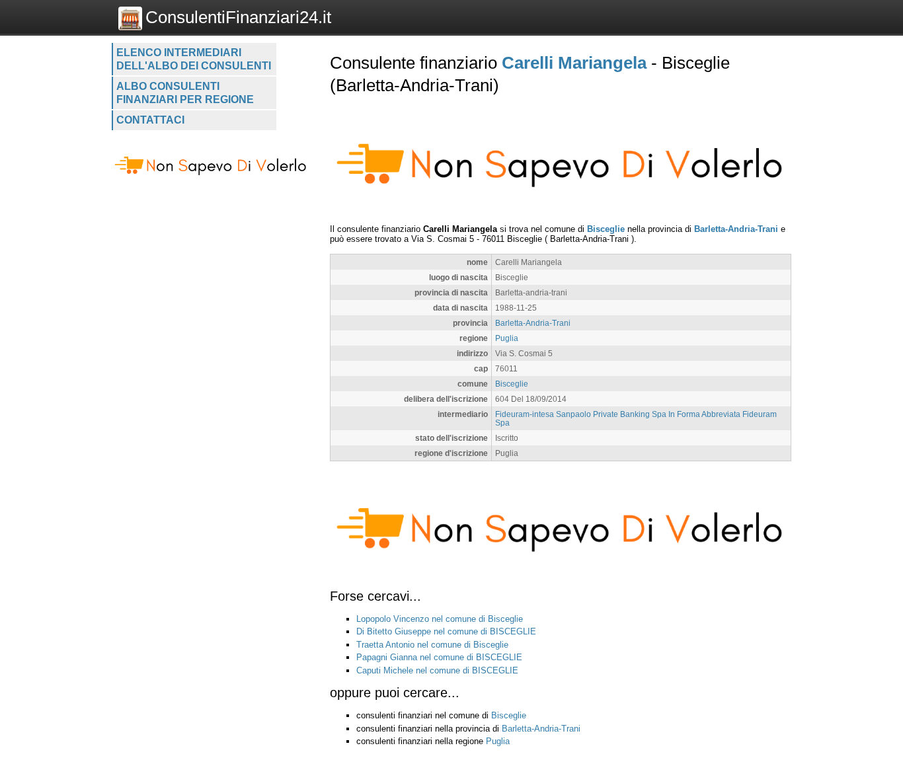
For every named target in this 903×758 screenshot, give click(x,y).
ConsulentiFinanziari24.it (238, 17)
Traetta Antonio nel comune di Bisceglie (432, 645)
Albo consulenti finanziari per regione (185, 93)
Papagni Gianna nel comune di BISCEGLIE (439, 657)
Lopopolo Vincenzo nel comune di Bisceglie (439, 619)
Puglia (506, 338)
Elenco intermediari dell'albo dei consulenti (193, 59)
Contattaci (150, 120)
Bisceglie (606, 229)
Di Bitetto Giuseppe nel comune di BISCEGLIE (446, 631)
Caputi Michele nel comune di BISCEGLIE (437, 670)
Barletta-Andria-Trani (736, 229)
